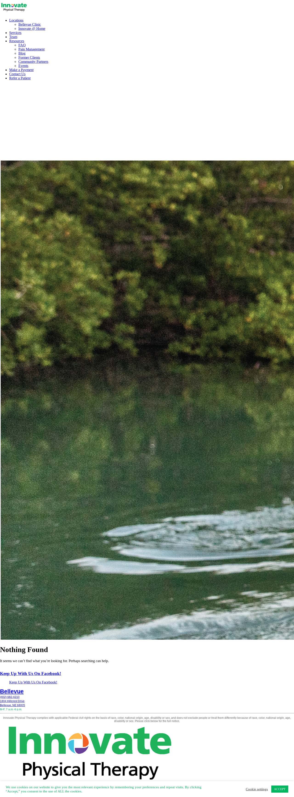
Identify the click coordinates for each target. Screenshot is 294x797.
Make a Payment (21, 70)
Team (13, 37)
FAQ (22, 45)
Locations (16, 20)
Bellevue (12, 691)
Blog (21, 53)
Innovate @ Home (31, 29)
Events (23, 66)
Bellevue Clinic (29, 24)
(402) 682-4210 (10, 697)
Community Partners (33, 62)
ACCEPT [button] (280, 789)
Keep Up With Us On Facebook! (30, 673)
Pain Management (31, 49)
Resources (16, 41)
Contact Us (17, 74)
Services (15, 33)
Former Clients (29, 57)
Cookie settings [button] (257, 789)
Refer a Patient (20, 78)
